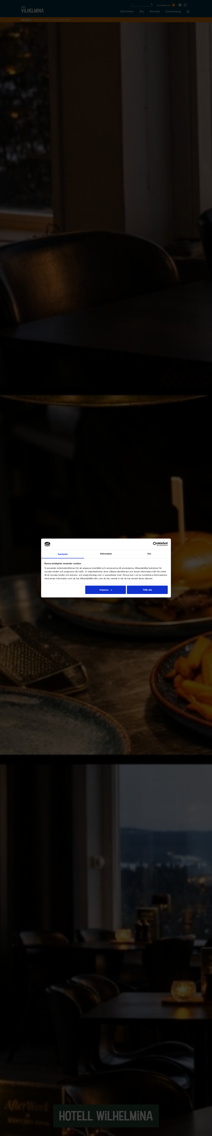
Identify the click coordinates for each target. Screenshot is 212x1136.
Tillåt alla (147, 590)
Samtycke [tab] (63, 554)
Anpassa (104, 590)
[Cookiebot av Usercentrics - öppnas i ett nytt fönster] (155, 544)
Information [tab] (106, 553)
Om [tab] (149, 553)
